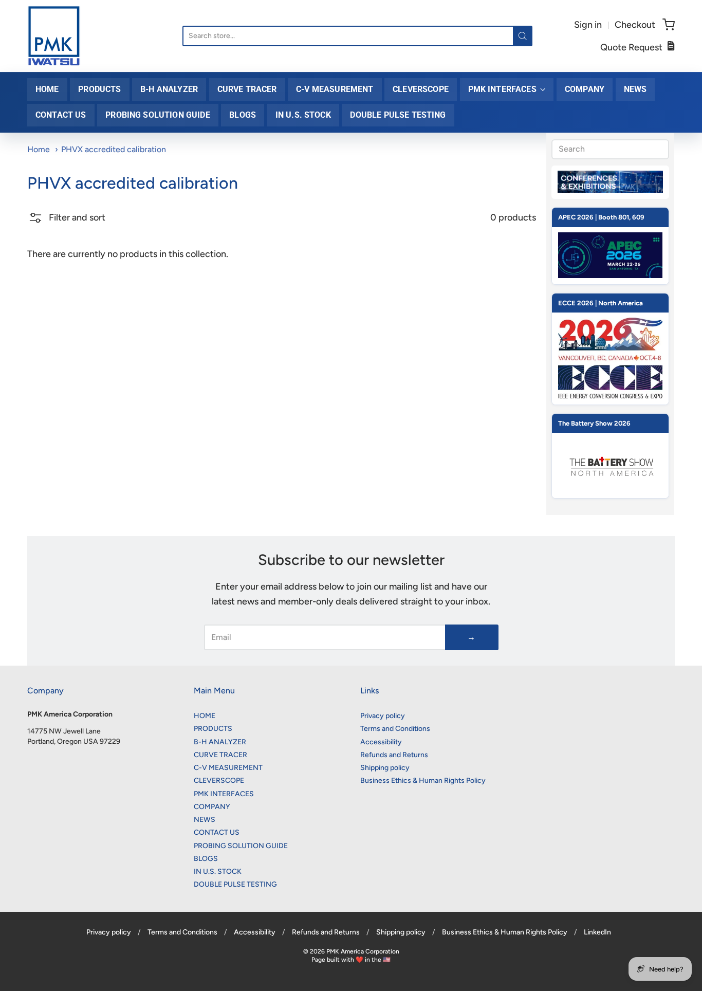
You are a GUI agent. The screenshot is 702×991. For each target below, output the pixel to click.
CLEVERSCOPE (421, 89)
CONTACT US (60, 115)
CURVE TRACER (247, 89)
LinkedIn (597, 932)
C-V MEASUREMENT (334, 89)
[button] (66, 221)
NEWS (635, 89)
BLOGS (242, 115)
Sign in (588, 24)
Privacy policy (382, 715)
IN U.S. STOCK (303, 115)
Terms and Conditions (395, 728)
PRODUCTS (99, 89)
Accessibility (381, 742)
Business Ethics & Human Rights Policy (423, 780)
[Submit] (522, 36)
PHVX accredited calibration (113, 149)
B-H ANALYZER (169, 89)
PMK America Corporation (362, 951)
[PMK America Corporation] (54, 36)
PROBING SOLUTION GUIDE (157, 115)
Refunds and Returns (394, 754)
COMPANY (584, 89)
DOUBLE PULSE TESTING (398, 115)
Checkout (635, 24)
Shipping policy (385, 767)
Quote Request (631, 47)
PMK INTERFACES (502, 89)
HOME (47, 89)
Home (38, 149)
